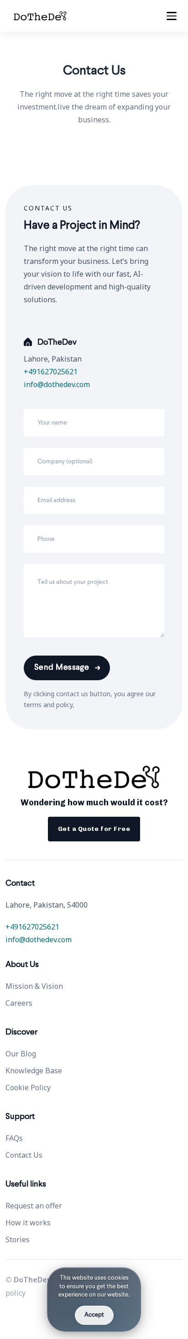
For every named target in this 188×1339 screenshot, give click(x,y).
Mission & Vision (34, 986)
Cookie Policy (28, 1087)
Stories (17, 1239)
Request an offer (33, 1206)
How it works (28, 1223)
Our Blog (20, 1054)
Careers (18, 1003)
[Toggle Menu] (171, 16)
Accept (94, 1315)
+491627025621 (51, 372)
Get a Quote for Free (94, 829)
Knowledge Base (33, 1071)
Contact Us (23, 1155)
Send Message (61, 668)
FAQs (14, 1138)
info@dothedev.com (57, 384)
